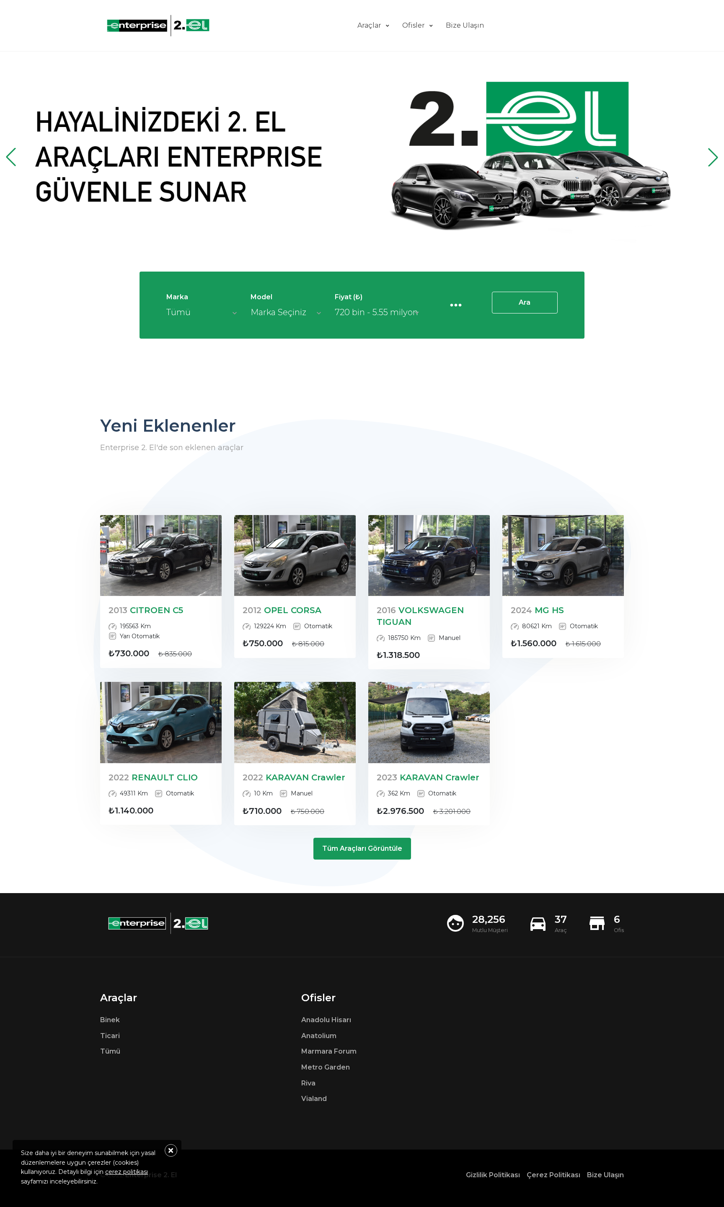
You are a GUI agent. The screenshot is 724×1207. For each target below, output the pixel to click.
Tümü (110, 1051)
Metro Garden (325, 1067)
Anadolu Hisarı (326, 1020)
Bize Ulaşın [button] (465, 25)
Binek (110, 1020)
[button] (713, 157)
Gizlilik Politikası (493, 1175)
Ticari (110, 1036)
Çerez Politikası (553, 1175)
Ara (524, 302)
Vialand (314, 1099)
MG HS (537, 610)
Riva (308, 1083)
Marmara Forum (329, 1051)
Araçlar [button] (369, 25)
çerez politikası (126, 1172)
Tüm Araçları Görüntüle (362, 848)
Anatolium (318, 1036)
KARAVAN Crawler (294, 777)
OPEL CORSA (282, 610)
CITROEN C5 (146, 610)
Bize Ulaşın (605, 1175)
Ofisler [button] (413, 25)
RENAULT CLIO (153, 777)
